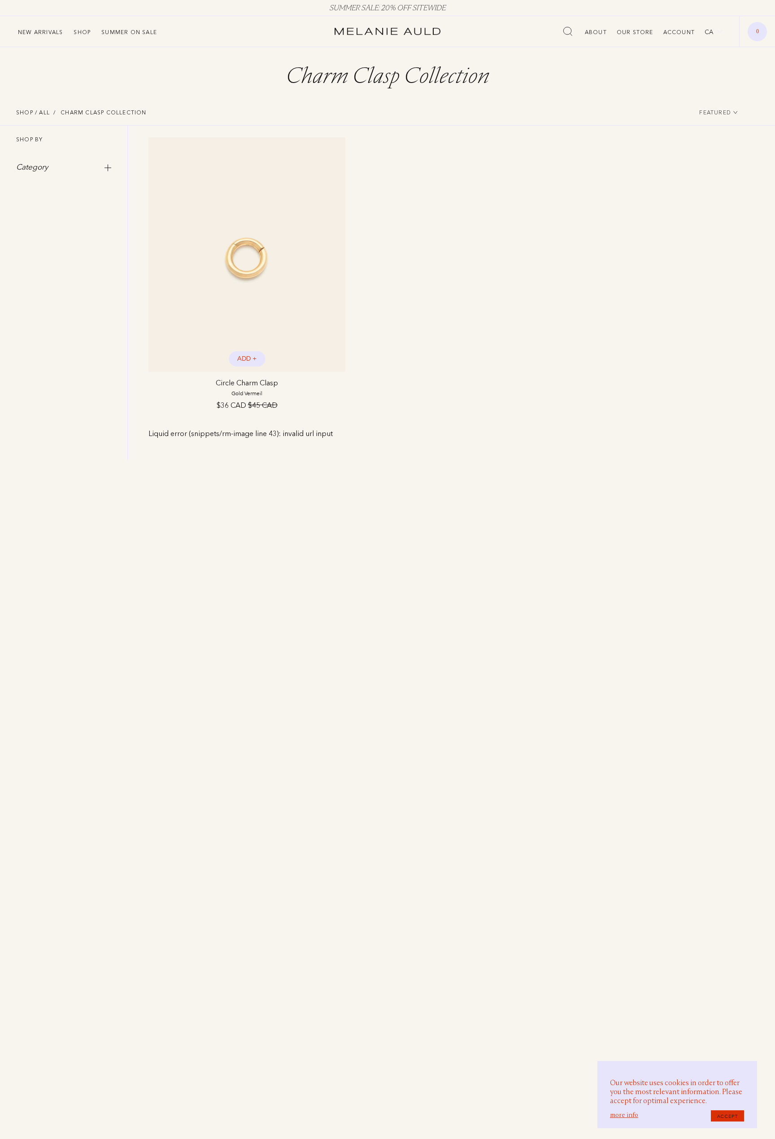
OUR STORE (635, 32)
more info (624, 1115)
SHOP (82, 32)
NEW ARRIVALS (40, 32)
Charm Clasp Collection (103, 112)
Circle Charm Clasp (247, 387)
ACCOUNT (679, 32)
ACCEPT (727, 1116)
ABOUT (596, 32)
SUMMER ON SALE (129, 32)
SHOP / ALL (33, 112)
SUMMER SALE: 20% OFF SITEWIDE (388, 8)
